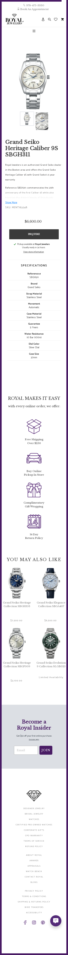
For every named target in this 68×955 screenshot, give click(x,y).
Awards (34, 860)
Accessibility (34, 912)
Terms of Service (34, 841)
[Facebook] (25, 923)
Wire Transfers (34, 907)
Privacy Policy (34, 891)
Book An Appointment (34, 9)
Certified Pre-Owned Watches (34, 824)
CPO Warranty (34, 835)
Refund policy (34, 846)
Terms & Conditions (34, 896)
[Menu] (34, 30)
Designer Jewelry (34, 808)
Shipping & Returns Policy (34, 901)
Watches (34, 819)
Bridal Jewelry (34, 813)
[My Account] (43, 19)
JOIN (45, 750)
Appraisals (34, 866)
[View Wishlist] (56, 19)
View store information (33, 252)
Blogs (34, 882)
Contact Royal (34, 876)
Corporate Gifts (34, 830)
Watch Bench (34, 871)
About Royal (34, 855)
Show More (11, 202)
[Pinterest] (43, 923)
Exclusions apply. (34, 739)
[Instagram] (34, 923)
